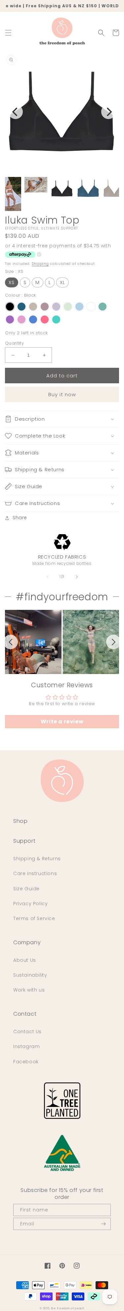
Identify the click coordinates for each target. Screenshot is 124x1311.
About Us (24, 960)
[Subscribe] (103, 1224)
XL (62, 282)
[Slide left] (47, 576)
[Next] (108, 112)
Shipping (40, 263)
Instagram (26, 1046)
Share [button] (20, 517)
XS (12, 282)
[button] (8, 32)
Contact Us (27, 1031)
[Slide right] (76, 576)
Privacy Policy (30, 903)
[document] (62, 112)
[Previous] (15, 112)
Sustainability (30, 975)
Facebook (26, 1061)
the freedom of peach (67, 1308)
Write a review (62, 721)
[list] (62, 642)
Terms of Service (34, 918)
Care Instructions (35, 873)
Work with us (29, 990)
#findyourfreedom (62, 597)
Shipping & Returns (37, 858)
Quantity (14, 343)
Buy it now (62, 394)
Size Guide (26, 888)
